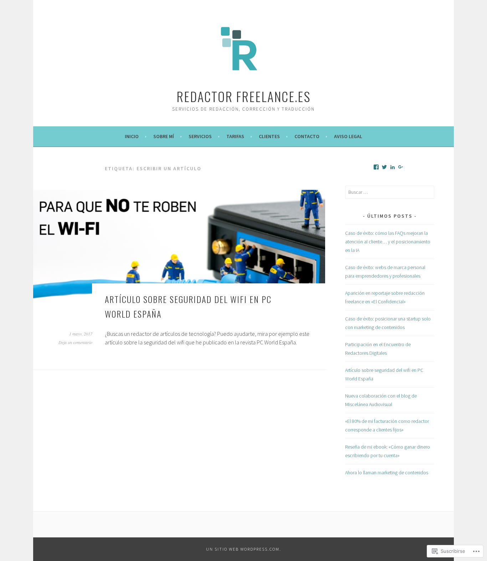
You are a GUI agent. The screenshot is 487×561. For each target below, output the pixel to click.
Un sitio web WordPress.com (243, 549)
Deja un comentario (75, 342)
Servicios (200, 136)
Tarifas (235, 136)
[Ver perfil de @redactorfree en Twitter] (384, 167)
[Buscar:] (389, 192)
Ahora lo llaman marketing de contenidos (386, 472)
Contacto (306, 136)
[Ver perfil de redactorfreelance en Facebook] (376, 167)
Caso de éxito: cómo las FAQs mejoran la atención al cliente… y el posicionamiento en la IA (387, 241)
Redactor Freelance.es (243, 96)
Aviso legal (348, 136)
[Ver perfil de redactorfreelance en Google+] (401, 167)
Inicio (132, 136)
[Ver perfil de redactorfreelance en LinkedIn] (392, 167)
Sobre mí (163, 136)
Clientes (269, 136)
